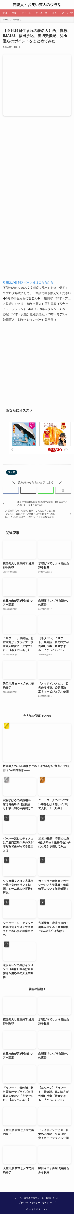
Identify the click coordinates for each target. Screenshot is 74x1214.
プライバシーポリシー (29, 1202)
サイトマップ (48, 1202)
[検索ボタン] (69, 4)
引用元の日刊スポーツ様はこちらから (28, 282)
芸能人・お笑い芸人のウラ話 (37, 5)
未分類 (11, 472)
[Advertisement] (37, 164)
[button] (11, 490)
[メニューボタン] (4, 4)
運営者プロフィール (34, 1198)
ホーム (18, 1198)
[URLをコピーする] (63, 490)
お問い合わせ (52, 1198)
